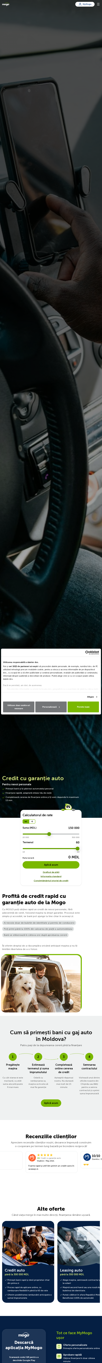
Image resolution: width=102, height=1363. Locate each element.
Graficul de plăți (51, 872)
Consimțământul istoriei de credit (51, 880)
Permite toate (83, 707)
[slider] (49, 834)
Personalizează (49, 707)
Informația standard (51, 876)
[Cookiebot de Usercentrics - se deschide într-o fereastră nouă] (87, 653)
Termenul (28, 842)
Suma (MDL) (29, 827)
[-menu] (98, 4)
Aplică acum (51, 864)
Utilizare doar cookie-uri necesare (18, 707)
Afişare (90, 697)
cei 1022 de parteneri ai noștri (23, 666)
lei (26, 821)
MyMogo (87, 4)
